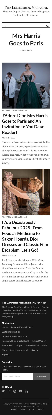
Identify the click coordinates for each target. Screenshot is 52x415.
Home (5, 327)
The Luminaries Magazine (29, 404)
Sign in (35, 350)
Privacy (14, 409)
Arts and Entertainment (14, 110)
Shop (4, 350)
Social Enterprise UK (19, 350)
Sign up (5, 354)
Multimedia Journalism (36, 345)
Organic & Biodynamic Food (14, 336)
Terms (23, 409)
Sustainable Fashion (11, 331)
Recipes (19, 345)
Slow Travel (7, 345)
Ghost (36, 406)
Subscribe (41, 376)
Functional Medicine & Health (15, 340)
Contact (40, 409)
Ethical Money (39, 340)
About (31, 409)
